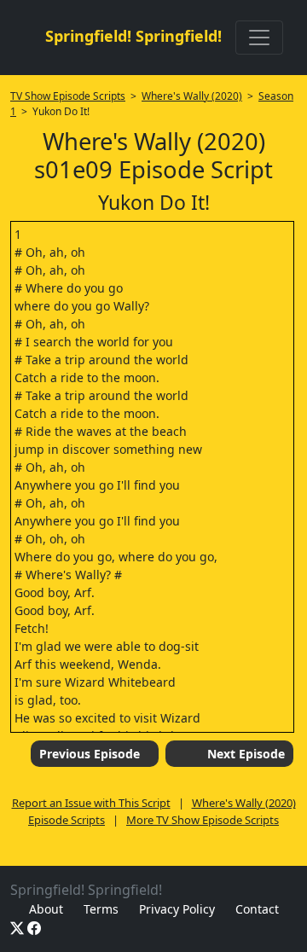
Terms (101, 909)
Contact (257, 909)
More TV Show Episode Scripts (202, 819)
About (46, 909)
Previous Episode (89, 754)
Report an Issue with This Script (91, 802)
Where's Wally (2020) (192, 96)
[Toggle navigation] (259, 37)
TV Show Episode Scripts (67, 96)
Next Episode (246, 754)
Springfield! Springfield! (133, 36)
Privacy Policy (177, 909)
